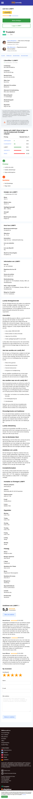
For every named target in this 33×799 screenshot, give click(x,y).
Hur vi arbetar (4, 734)
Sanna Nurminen (11, 40)
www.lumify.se (7, 486)
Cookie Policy (4, 744)
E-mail (4, 688)
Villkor (2, 740)
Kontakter (3, 738)
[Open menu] (2, 3)
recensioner (14, 15)
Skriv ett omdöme (9, 614)
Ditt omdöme (6, 696)
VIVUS (5, 153)
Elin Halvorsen (11, 47)
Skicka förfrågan (16, 20)
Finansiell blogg (5, 732)
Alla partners (4, 736)
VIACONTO (7, 150)
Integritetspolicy (5, 742)
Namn (4, 680)
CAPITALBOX (7, 140)
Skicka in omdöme (9, 717)
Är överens (4, 796)
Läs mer (24, 794)
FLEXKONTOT (7, 144)
